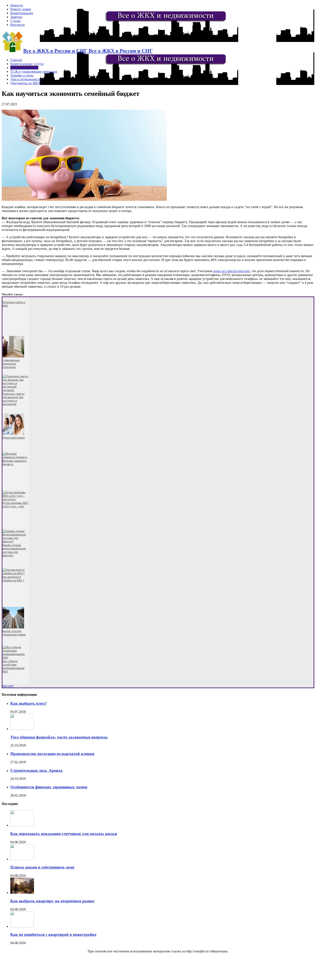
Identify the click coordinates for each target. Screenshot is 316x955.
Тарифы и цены (22, 75)
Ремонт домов (20, 9)
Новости (16, 5)
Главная (16, 60)
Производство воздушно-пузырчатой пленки (52, 753)
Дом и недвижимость (26, 79)
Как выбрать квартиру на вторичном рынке (52, 901)
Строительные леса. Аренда (36, 770)
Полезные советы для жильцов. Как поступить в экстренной (13, 399)
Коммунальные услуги (27, 64)
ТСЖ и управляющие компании (33, 71)
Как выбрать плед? (28, 703)
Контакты (17, 24)
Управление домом (24, 67)
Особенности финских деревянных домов (48, 787)
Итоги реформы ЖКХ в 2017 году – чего (15, 505)
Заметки (16, 17)
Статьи (15, 21)
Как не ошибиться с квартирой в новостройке (53, 934)
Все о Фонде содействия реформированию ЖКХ (13, 666)
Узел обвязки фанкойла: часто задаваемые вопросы (58, 737)
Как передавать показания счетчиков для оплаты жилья (63, 833)
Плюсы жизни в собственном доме (42, 867)
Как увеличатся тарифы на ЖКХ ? (13, 579)
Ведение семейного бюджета (14, 462)
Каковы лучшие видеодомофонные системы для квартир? (14, 550)
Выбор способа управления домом (14, 633)
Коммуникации (21, 13)
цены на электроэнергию (231, 271)
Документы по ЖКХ (25, 83)
